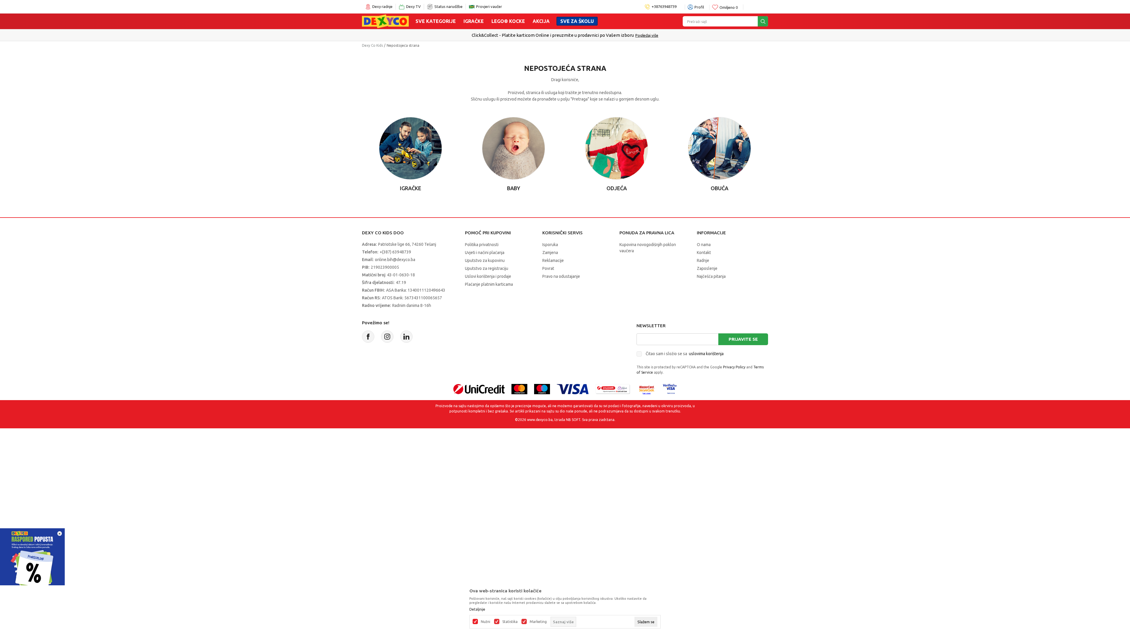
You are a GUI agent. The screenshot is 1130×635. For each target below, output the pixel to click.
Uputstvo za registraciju (486, 268)
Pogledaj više (646, 35)
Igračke (473, 21)
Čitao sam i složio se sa (685, 354)
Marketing (538, 622)
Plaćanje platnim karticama (489, 284)
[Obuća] (719, 148)
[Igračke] (410, 148)
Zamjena (550, 252)
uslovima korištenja (706, 353)
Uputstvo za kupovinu (485, 260)
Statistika (510, 622)
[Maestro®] (542, 388)
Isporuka (550, 244)
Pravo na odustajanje (561, 276)
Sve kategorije (436, 21)
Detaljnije (477, 609)
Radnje (703, 260)
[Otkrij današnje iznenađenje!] (32, 560)
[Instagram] (387, 336)
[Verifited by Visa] (670, 388)
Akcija (541, 21)
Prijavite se (743, 339)
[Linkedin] (406, 336)
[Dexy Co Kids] (385, 21)
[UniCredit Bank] (479, 388)
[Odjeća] (616, 148)
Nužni (485, 622)
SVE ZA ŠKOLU (577, 21)
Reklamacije (553, 260)
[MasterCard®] (519, 388)
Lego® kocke (508, 21)
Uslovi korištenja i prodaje (488, 276)
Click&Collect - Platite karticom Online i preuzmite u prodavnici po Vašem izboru (553, 35)
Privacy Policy (734, 367)
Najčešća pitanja (711, 276)
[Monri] (612, 388)
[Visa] (573, 388)
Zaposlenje (707, 268)
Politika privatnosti (481, 244)
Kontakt (704, 252)
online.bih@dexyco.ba (395, 259)
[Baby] (513, 148)
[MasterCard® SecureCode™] (646, 388)
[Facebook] (368, 336)
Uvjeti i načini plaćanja (484, 252)
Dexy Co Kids (372, 45)
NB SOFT (573, 420)
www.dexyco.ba (540, 420)
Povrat (548, 268)
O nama (704, 244)
